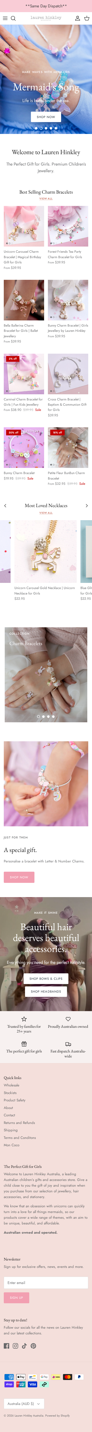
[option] (46, 79)
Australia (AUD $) (21, 1403)
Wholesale (11, 1085)
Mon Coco (11, 1145)
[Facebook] (6, 1346)
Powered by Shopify (57, 1415)
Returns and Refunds (19, 1122)
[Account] (76, 18)
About (8, 1107)
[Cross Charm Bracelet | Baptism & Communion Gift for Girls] (68, 374)
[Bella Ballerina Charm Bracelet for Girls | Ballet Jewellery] (24, 300)
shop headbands (46, 991)
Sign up (16, 1297)
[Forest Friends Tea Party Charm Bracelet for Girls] (68, 226)
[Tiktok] (24, 1346)
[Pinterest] (33, 1346)
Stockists (10, 1092)
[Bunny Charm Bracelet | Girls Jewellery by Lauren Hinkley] (68, 300)
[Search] (15, 18)
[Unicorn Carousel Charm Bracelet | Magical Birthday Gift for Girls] (24, 226)
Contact (9, 1115)
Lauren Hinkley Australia (29, 1415)
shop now (19, 877)
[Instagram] (15, 1346)
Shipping (11, 1130)
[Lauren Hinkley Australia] (46, 18)
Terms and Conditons (20, 1137)
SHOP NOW (46, 117)
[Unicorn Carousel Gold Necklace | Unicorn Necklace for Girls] (45, 551)
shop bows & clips (46, 978)
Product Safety (14, 1100)
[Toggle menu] (5, 18)
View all (46, 198)
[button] (36, 128)
